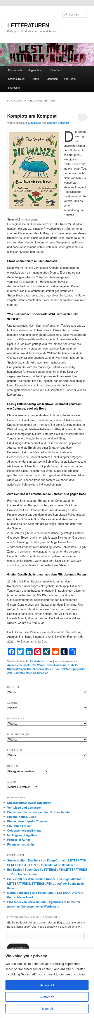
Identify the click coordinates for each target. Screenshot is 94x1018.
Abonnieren (18, 948)
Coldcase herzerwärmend (24, 830)
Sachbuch (52, 79)
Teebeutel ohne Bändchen (57, 865)
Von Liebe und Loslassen (24, 807)
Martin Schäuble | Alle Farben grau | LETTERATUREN (43, 893)
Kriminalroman (16, 669)
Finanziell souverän (20, 844)
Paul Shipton (62, 669)
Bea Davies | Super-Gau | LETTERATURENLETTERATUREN (47, 869)
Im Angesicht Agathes (22, 835)
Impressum (14, 87)
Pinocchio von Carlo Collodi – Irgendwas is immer (41, 902)
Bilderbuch (56, 70)
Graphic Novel (16, 79)
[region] (47, 983)
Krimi (49, 661)
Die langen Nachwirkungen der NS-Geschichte (38, 812)
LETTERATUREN (28, 25)
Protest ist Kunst (18, 839)
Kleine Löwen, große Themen (27, 821)
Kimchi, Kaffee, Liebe (21, 817)
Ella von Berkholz (58, 123)
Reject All (47, 1008)
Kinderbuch (15, 70)
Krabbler (73, 665)
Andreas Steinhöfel (19, 665)
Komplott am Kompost (32, 115)
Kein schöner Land (20, 897)
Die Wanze (38, 665)
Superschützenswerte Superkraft (29, 803)
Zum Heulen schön (24, 874)
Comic (35, 79)
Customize (47, 997)
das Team (70, 79)
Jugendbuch (35, 70)
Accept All (47, 985)
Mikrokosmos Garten (40, 669)
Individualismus (56, 665)
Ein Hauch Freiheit (19, 826)
